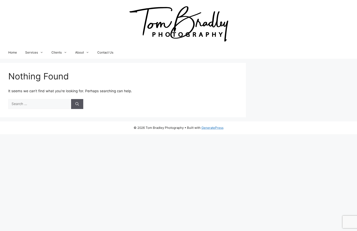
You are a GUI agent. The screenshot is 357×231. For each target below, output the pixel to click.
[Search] (77, 104)
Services (31, 52)
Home (12, 52)
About (79, 52)
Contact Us (105, 52)
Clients (56, 52)
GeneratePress (212, 128)
